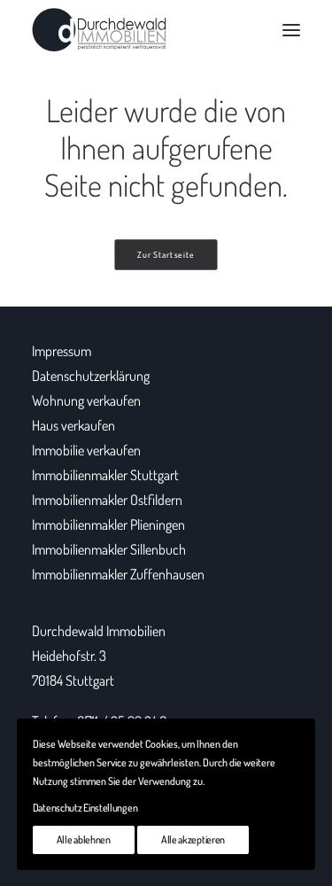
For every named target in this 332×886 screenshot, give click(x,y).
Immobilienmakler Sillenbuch (109, 549)
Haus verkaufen (73, 425)
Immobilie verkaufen (86, 450)
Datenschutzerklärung (91, 376)
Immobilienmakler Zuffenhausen (118, 574)
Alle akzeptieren (193, 839)
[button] (291, 30)
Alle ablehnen (84, 839)
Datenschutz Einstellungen (85, 807)
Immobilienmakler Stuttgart (105, 475)
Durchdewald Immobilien (99, 631)
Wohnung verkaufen (86, 400)
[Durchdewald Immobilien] (99, 30)
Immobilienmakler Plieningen (108, 524)
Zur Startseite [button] (166, 255)
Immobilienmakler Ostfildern (107, 500)
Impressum (61, 351)
